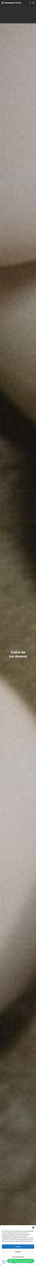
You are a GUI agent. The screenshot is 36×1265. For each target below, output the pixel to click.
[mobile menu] (33, 2)
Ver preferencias (18, 1257)
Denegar (18, 1252)
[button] (33, 1227)
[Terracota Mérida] (11, 2)
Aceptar (18, 1246)
